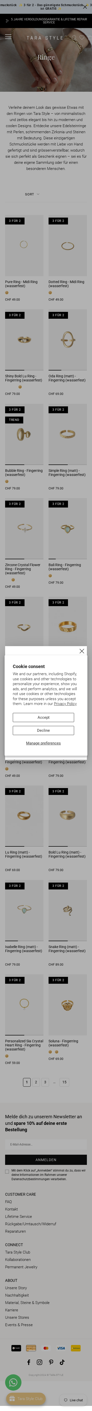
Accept (44, 717)
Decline (43, 730)
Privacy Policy (65, 703)
